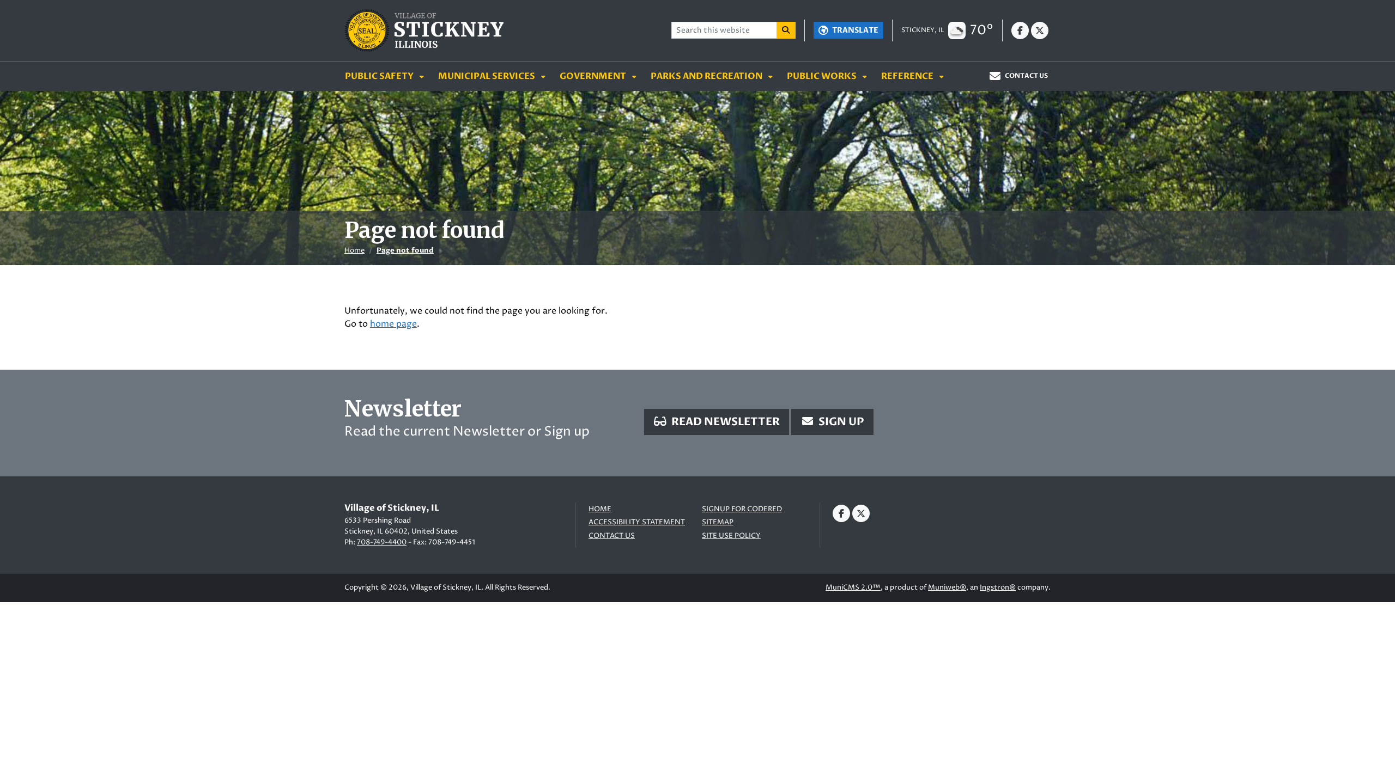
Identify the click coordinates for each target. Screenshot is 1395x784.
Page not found (405, 250)
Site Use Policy (731, 536)
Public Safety (380, 76)
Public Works (822, 76)
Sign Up (840, 421)
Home (354, 250)
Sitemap (717, 522)
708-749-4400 (382, 542)
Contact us (612, 536)
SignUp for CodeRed (742, 509)
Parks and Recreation (707, 76)
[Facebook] (1020, 30)
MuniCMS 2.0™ (853, 587)
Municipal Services (487, 76)
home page (393, 324)
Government (594, 76)
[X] (1039, 30)
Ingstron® (998, 587)
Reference (908, 76)
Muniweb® (947, 587)
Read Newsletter (724, 421)
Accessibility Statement (637, 522)
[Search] (786, 30)
